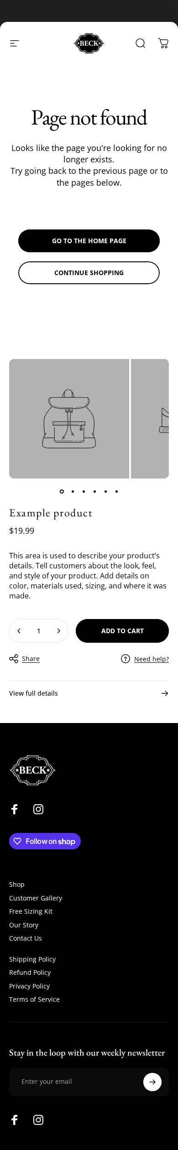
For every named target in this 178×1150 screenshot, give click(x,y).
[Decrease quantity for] (19, 630)
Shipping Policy (32, 959)
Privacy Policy (29, 986)
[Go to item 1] (61, 491)
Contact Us (25, 938)
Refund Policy (30, 972)
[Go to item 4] (94, 491)
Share (31, 658)
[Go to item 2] (72, 491)
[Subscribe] (152, 1082)
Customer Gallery (35, 898)
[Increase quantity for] (58, 630)
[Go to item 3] (83, 491)
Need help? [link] (151, 659)
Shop (17, 884)
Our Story (23, 925)
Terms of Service (34, 999)
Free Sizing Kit (30, 911)
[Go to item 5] (105, 491)
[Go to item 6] (116, 491)
